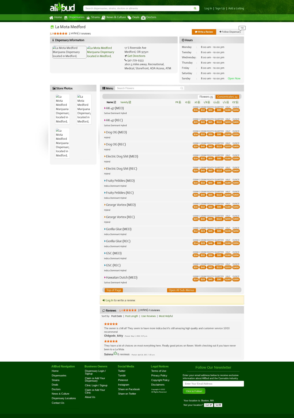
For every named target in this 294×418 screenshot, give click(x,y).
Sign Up (220, 8)
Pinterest (123, 380)
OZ (234, 102)
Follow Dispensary (231, 31)
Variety (124, 102)
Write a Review (205, 31)
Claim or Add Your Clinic (95, 391)
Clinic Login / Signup (96, 385)
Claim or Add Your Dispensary (95, 379)
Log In (208, 8)
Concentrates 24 (227, 97)
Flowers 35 (206, 97)
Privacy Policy (159, 375)
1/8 (206, 102)
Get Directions (136, 56)
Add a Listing (236, 8)
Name (110, 102)
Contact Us (58, 403)
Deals (135, 17)
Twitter (121, 371)
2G (196, 102)
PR (177, 102)
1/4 (215, 102)
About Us (90, 397)
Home (58, 17)
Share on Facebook (129, 389)
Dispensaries (76, 17)
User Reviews (148, 316)
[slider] (60, 33)
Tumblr (122, 375)
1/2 (225, 102)
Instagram (123, 384)
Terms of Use (158, 371)
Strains (95, 17)
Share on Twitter (127, 393)
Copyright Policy (160, 380)
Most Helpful (166, 316)
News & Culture (116, 17)
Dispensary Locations (64, 398)
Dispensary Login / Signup (95, 372)
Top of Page (113, 290)
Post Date (116, 316)
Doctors (151, 17)
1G (186, 102)
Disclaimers (158, 384)
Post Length (131, 316)
